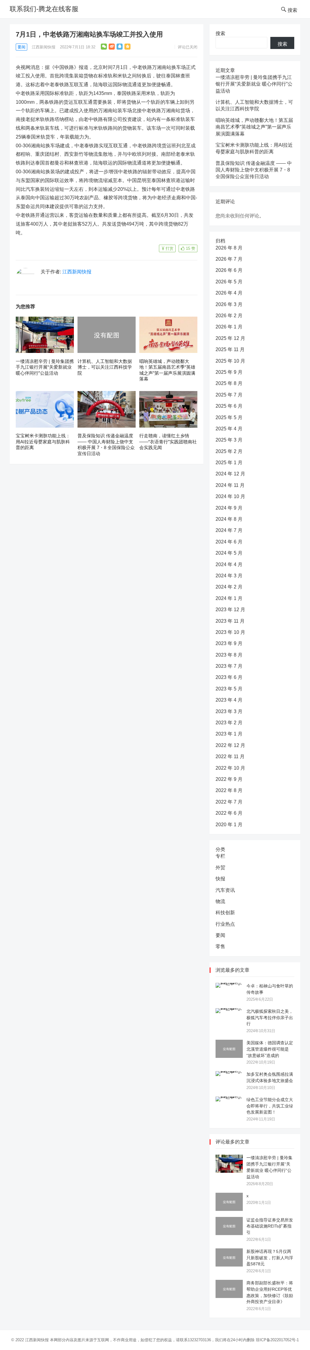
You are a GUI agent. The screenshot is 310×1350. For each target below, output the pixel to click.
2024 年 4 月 (229, 564)
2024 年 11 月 (230, 485)
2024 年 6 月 (229, 541)
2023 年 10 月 (230, 632)
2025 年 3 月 (229, 439)
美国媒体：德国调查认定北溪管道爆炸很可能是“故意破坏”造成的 (269, 1049)
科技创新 (225, 912)
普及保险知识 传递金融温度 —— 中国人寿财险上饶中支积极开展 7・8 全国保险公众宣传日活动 (254, 170)
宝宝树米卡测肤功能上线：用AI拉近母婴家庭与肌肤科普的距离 (43, 441)
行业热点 (225, 924)
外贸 (220, 867)
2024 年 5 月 (229, 553)
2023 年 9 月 (229, 643)
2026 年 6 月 (229, 270)
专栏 (220, 856)
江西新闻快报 (43, 47)
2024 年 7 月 (229, 530)
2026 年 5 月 (229, 281)
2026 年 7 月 (229, 259)
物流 (220, 901)
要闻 (21, 47)
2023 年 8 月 (229, 654)
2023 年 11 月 (230, 621)
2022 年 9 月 (229, 779)
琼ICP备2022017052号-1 (277, 1340)
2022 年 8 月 (229, 790)
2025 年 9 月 (229, 372)
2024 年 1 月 (229, 598)
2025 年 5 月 (229, 417)
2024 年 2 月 (229, 586)
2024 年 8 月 (229, 519)
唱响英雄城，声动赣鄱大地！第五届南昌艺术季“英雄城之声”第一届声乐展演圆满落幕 (254, 127)
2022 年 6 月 (229, 813)
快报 (220, 878)
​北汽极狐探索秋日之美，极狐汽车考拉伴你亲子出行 (269, 1017)
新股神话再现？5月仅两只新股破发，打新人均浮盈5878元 (269, 1258)
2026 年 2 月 (229, 315)
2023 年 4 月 (229, 700)
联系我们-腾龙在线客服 (44, 9)
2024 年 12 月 (230, 473)
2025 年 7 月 (229, 394)
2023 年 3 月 (229, 711)
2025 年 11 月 (230, 349)
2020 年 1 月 (229, 824)
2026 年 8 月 (229, 247)
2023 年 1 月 (229, 733)
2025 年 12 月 (230, 338)
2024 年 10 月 (230, 496)
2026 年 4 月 (229, 292)
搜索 (220, 33)
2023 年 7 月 (229, 666)
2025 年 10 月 (230, 361)
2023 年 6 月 (229, 677)
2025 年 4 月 (229, 428)
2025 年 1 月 (229, 462)
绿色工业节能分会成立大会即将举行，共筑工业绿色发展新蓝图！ (269, 1106)
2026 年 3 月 (229, 304)
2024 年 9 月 (229, 507)
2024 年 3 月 (229, 575)
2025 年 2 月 (229, 451)
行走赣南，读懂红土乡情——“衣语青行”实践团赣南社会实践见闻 (168, 441)
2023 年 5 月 (229, 688)
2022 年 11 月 (230, 756)
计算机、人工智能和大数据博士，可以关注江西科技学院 (105, 367)
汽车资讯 (225, 890)
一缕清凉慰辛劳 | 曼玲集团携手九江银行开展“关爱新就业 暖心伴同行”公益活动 (45, 367)
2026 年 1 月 (229, 326)
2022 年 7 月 (229, 801)
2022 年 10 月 (230, 768)
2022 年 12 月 (230, 745)
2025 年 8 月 (229, 383)
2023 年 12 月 (230, 609)
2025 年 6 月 (229, 406)
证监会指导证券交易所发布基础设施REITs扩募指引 (269, 1226)
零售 (220, 946)
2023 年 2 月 (229, 722)
